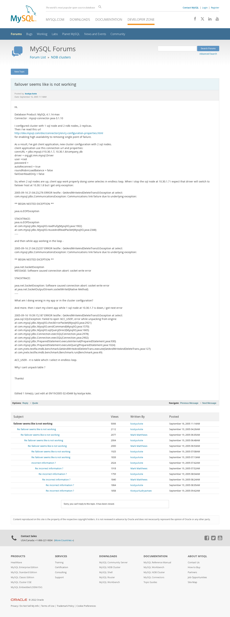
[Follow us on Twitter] (213, 539)
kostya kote (136, 423)
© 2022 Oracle (36, 599)
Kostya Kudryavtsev (141, 490)
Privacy (14, 606)
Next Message (209, 403)
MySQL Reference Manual (157, 562)
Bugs (29, 34)
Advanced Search (208, 53)
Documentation (108, 19)
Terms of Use (47, 606)
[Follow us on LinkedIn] (208, 20)
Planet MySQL (71, 34)
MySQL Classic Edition (22, 577)
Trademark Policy (65, 606)
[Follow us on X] (201, 20)
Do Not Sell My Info (29, 606)
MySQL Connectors (154, 577)
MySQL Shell (105, 572)
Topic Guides (150, 582)
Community (118, 34)
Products (18, 556)
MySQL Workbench (109, 582)
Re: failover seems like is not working (36, 429)
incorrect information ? (43, 462)
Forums (16, 34)
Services (61, 556)
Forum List (38, 57)
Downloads (80, 19)
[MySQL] (23, 14)
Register (215, 7)
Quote (35, 403)
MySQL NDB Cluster (109, 567)
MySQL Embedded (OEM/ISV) (26, 587)
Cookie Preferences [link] (86, 606)
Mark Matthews (138, 434)
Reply (25, 403)
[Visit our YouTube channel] (216, 20)
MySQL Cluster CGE (21, 582)
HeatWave (16, 562)
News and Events (95, 34)
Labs (55, 34)
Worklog (42, 34)
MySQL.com (55, 19)
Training (59, 562)
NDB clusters (61, 57)
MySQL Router (107, 577)
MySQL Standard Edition (24, 572)
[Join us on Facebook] (193, 20)
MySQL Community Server (113, 562)
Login (205, 7)
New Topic (19, 71)
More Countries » (64, 540)
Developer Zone (141, 19)
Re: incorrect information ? (49, 468)
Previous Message (189, 403)
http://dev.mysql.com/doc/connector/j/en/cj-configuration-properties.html (59, 133)
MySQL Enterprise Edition (24, 567)
